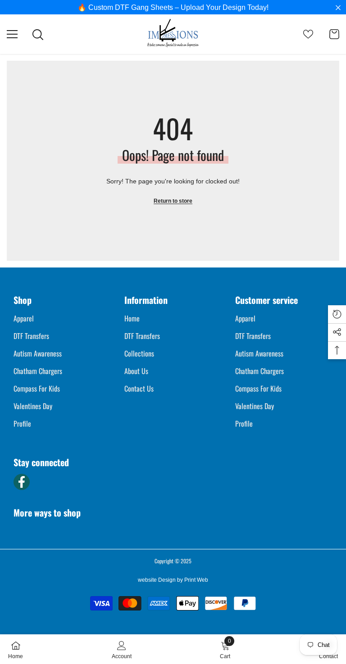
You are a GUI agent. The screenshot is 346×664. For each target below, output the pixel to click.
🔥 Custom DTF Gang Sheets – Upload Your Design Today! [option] (173, 7)
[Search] (37, 34)
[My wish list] (308, 34)
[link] (121, 649)
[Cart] (334, 34)
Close (338, 7)
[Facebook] (22, 482)
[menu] (12, 34)
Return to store (173, 201)
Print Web (196, 580)
